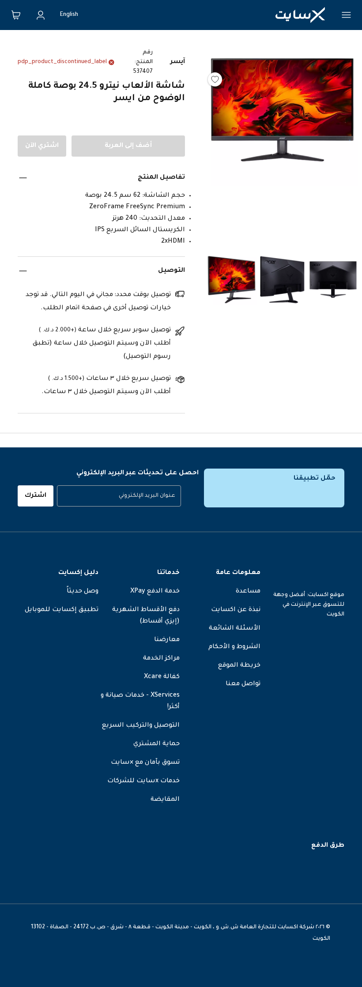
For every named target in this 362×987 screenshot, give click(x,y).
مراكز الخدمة (161, 658)
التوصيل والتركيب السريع (141, 725)
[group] (119, 496)
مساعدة (248, 591)
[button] (282, 144)
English (69, 15)
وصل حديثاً (82, 591)
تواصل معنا (243, 684)
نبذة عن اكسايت (235, 610)
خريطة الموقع (239, 665)
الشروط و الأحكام (234, 647)
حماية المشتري (156, 744)
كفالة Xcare (162, 677)
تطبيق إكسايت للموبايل (61, 610)
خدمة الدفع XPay (155, 591)
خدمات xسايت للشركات (143, 781)
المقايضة (165, 799)
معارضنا (167, 640)
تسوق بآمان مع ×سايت (145, 762)
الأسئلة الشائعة (234, 628)
